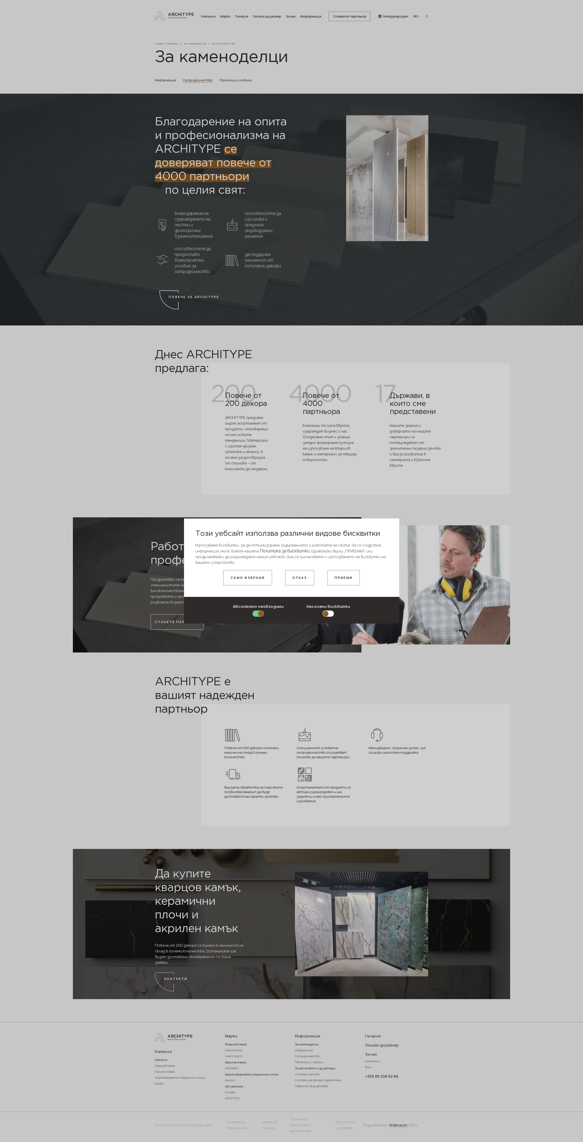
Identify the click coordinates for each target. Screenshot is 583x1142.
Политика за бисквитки (284, 551)
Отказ (299, 578)
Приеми (344, 578)
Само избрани (247, 578)
